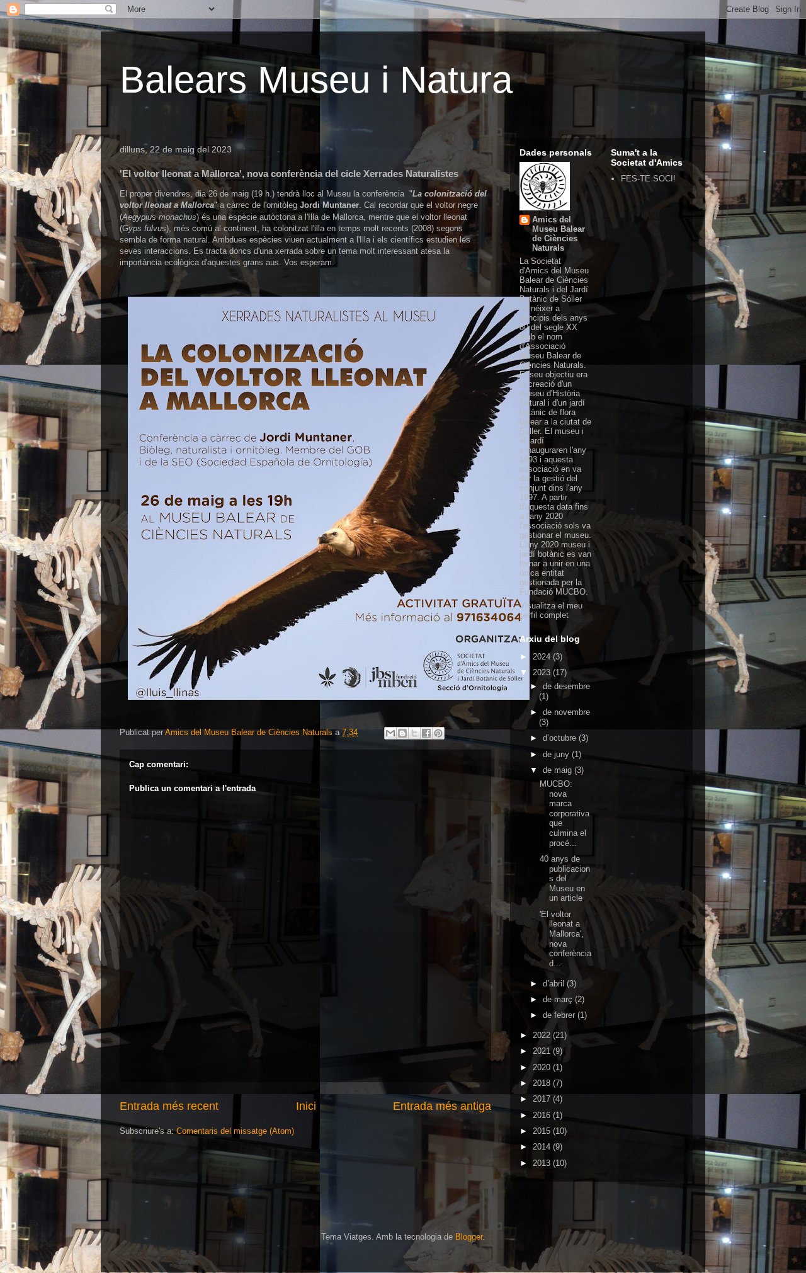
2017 (543, 1099)
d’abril (555, 983)
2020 (543, 1067)
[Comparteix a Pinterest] (438, 733)
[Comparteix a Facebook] (426, 733)
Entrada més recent (169, 1106)
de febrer (560, 1015)
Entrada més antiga (442, 1106)
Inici (306, 1106)
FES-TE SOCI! (648, 178)
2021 (543, 1051)
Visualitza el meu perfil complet (550, 610)
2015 (543, 1131)
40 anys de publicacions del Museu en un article (565, 878)
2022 (543, 1035)
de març (559, 999)
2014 (543, 1146)
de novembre (566, 712)
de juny (557, 754)
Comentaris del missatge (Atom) (235, 1131)
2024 (543, 656)
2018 (543, 1083)
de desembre (566, 686)
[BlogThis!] (402, 733)
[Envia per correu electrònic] (390, 733)
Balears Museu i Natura (316, 80)
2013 (543, 1163)
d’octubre (561, 738)
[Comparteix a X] (414, 733)
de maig (558, 770)
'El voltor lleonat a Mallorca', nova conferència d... (565, 939)
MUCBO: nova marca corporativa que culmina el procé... (564, 813)
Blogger (468, 1237)
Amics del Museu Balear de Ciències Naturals (558, 234)
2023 (543, 672)
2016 (543, 1115)
